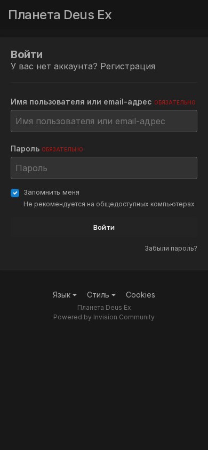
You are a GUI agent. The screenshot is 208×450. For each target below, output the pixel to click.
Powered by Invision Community (104, 317)
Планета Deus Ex (60, 14)
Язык (63, 294)
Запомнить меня (51, 192)
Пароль (47, 148)
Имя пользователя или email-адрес (103, 101)
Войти (104, 227)
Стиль (99, 294)
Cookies (140, 294)
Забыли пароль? (171, 248)
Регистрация (127, 66)
